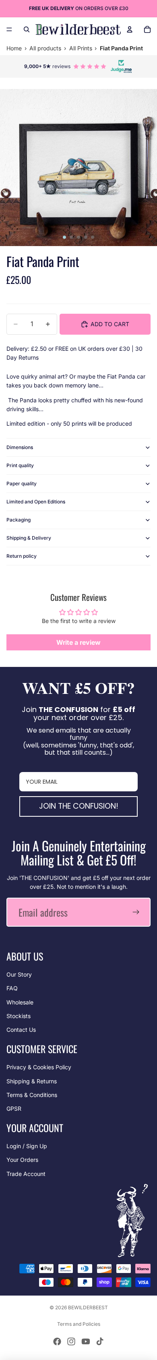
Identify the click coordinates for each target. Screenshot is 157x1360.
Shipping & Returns (31, 1081)
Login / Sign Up (26, 1146)
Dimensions (19, 447)
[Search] (26, 29)
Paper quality (21, 483)
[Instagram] (71, 1341)
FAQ (12, 988)
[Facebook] (57, 1341)
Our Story (19, 974)
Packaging (18, 520)
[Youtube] (86, 1341)
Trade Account (25, 1173)
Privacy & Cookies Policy (38, 1067)
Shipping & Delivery (28, 538)
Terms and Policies (78, 1324)
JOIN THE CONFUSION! (78, 806)
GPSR (13, 1108)
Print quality (20, 465)
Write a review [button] (78, 642)
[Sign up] (136, 912)
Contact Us (21, 1029)
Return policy (21, 556)
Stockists (18, 1015)
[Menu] (9, 29)
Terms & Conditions (31, 1094)
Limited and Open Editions (35, 502)
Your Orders (22, 1159)
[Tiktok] (100, 1341)
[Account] (129, 29)
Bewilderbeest (88, 1307)
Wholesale (19, 1002)
